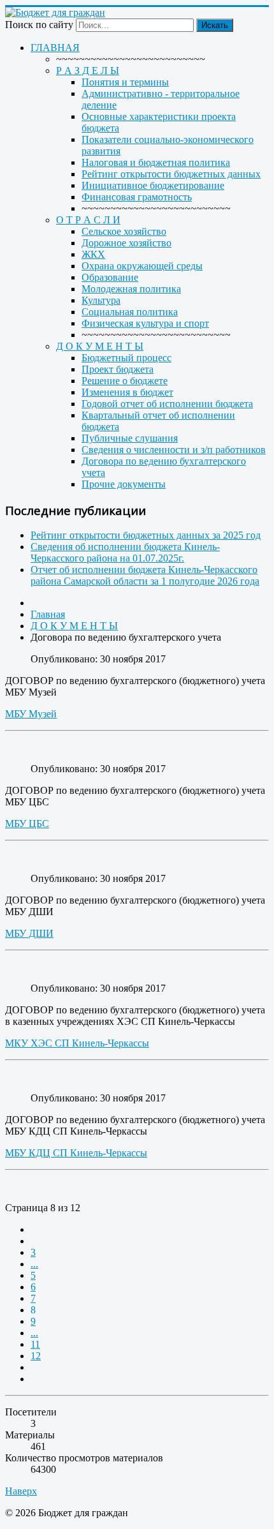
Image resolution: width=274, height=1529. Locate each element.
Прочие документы (124, 484)
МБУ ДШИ (29, 933)
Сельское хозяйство (124, 231)
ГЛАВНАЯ (55, 47)
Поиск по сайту (39, 24)
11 (35, 1344)
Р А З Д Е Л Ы (87, 70)
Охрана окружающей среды (142, 265)
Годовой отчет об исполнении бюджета (167, 403)
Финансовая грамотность (137, 196)
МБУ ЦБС (27, 823)
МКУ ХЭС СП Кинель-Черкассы (77, 1043)
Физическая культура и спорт (145, 323)
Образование (110, 277)
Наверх (21, 1491)
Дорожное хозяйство (126, 242)
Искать (214, 25)
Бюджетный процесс (126, 357)
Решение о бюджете (125, 380)
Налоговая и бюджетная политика (156, 162)
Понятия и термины (125, 82)
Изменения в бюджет (127, 392)
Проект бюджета (118, 369)
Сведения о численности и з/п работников (174, 449)
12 (36, 1355)
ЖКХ (93, 254)
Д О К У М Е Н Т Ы (99, 346)
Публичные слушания (130, 438)
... (34, 1263)
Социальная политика (130, 311)
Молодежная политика (131, 288)
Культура (101, 300)
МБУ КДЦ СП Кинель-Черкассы (76, 1152)
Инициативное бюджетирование (153, 185)
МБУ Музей (31, 713)
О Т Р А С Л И (88, 219)
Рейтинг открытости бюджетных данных (171, 173)
